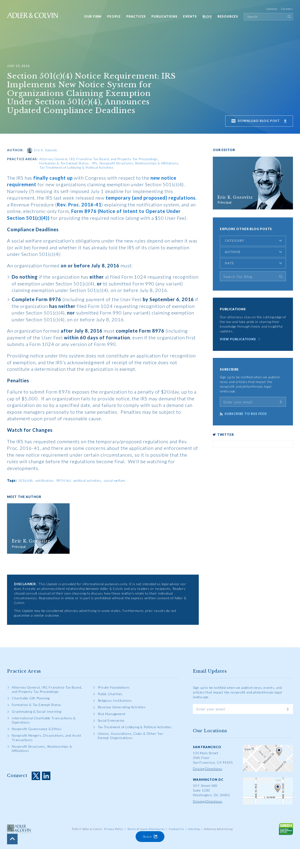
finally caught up (53, 178)
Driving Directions (207, 769)
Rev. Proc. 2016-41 (79, 204)
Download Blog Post (258, 121)
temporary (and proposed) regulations (150, 198)
